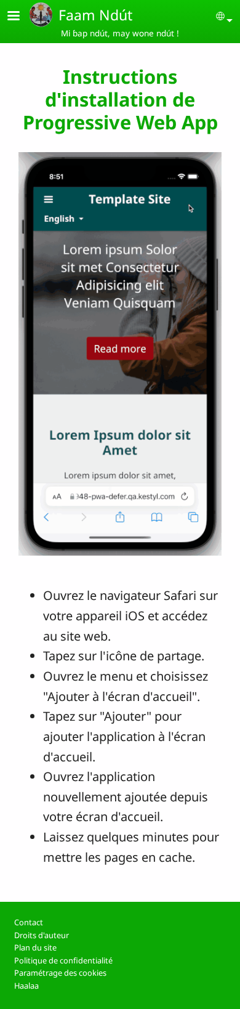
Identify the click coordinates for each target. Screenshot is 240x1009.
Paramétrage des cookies (60, 972)
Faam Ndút (95, 15)
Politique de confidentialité (63, 960)
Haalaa (26, 985)
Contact (28, 922)
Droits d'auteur (41, 935)
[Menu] (20, 17)
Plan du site (35, 947)
